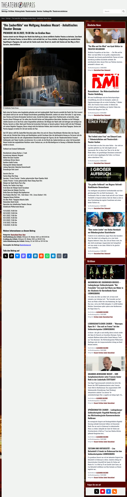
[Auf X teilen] (5, 256)
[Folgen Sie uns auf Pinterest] (102, 491)
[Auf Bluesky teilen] (17, 256)
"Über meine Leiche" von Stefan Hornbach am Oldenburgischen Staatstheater (104, 231)
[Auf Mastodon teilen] (23, 256)
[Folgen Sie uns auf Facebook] (108, 491)
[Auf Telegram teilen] (53, 256)
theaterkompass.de (25, 245)
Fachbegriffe (47, 11)
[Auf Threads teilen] (11, 256)
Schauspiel (107, 70)
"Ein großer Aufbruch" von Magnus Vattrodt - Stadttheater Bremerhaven (105, 186)
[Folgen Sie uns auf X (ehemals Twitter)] (96, 491)
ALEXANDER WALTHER (102, 312)
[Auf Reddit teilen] (41, 256)
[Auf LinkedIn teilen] (35, 256)
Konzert (96, 353)
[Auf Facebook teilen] (29, 256)
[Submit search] (123, 11)
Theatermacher (30, 11)
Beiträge (5, 11)
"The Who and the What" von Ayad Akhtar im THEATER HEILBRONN (105, 47)
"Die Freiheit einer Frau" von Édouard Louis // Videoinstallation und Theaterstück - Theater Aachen (104, 139)
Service (39, 11)
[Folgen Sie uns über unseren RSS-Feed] (114, 491)
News (20, 234)
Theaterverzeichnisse (60, 11)
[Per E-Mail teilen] (59, 256)
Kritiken (11, 11)
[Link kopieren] (65, 256)
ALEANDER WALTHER (102, 398)
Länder (101, 317)
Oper (24, 234)
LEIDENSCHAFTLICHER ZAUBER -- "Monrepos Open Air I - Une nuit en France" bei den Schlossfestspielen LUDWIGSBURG (105, 326)
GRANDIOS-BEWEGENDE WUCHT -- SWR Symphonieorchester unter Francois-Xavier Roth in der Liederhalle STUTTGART (104, 376)
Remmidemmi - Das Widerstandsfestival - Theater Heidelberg (104, 93)
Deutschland (15, 234)
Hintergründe (20, 11)
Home (3, 18)
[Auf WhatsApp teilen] (47, 256)
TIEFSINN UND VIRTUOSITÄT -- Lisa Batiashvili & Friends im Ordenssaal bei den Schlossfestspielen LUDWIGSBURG (105, 451)
